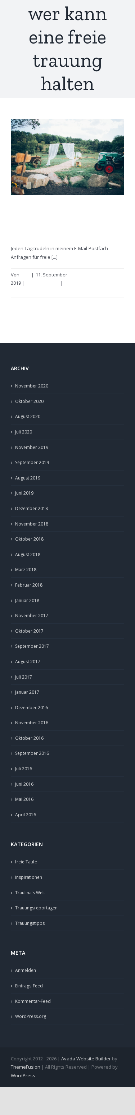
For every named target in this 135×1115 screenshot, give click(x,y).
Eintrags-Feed (29, 986)
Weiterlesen (24, 291)
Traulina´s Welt (30, 893)
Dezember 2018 (31, 508)
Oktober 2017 (29, 631)
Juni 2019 (24, 493)
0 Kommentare (81, 283)
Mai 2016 (24, 799)
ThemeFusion (25, 1067)
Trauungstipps (43, 283)
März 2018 (25, 569)
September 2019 (32, 462)
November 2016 (31, 723)
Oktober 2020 (29, 401)
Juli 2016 (23, 769)
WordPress (23, 1075)
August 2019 (27, 478)
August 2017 (27, 662)
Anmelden (25, 970)
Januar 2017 (27, 692)
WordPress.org (30, 1016)
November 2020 (31, 386)
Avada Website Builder (86, 1058)
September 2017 (32, 646)
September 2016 (32, 753)
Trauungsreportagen (36, 908)
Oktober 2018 (29, 539)
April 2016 (25, 815)
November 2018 (31, 524)
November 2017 (31, 615)
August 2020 (27, 416)
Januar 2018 (27, 600)
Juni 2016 (24, 784)
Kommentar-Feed (33, 1001)
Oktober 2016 (29, 738)
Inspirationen (28, 877)
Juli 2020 (23, 432)
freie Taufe (26, 862)
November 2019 (31, 447)
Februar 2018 (28, 585)
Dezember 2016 (31, 708)
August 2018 (27, 554)
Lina (25, 274)
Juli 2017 (23, 677)
